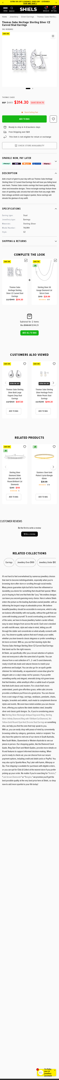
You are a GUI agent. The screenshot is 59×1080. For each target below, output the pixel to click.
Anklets (52, 773)
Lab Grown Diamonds (12, 777)
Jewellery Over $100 (25, 562)
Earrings (9, 562)
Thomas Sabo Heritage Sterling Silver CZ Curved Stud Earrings (14, 292)
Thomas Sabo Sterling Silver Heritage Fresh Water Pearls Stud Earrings (44, 394)
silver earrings (27, 16)
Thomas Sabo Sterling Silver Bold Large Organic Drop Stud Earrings (14, 394)
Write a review (29, 534)
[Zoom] (53, 36)
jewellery (14, 16)
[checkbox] (26, 260)
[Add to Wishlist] (24, 363)
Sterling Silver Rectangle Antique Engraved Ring (25, 715)
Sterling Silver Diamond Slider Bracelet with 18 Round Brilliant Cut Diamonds (14, 478)
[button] (29, 332)
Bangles (28, 777)
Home (4, 16)
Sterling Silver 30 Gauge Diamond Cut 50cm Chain (44, 290)
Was (25, 325)
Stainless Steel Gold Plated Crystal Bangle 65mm (44, 475)
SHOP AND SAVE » (29, 3)
